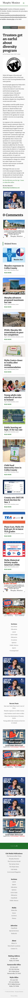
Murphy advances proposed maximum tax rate (14, 300)
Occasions (14, 640)
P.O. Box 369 (14, 958)
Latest (18, 54)
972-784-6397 (14, 967)
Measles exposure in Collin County (14, 267)
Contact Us (14, 948)
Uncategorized (14, 650)
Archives (14, 915)
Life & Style (14, 634)
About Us (14, 943)
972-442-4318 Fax (14, 982)
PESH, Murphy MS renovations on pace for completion (13, 332)
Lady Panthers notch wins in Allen (14, 713)
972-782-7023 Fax (14, 969)
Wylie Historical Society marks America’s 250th (12, 562)
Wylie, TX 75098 (14, 960)
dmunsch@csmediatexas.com (11, 188)
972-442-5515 (14, 980)
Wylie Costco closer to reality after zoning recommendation (13, 363)
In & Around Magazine (14, 872)
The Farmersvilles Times (14, 856)
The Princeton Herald (14, 861)
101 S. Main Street (14, 971)
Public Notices (14, 645)
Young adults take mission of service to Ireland (13, 397)
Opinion (14, 642)
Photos (14, 918)
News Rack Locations (14, 946)
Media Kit (14, 933)
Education (18, 336)
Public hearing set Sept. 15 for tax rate (13, 428)
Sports (14, 648)
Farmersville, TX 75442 (14, 973)
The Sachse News (14, 864)
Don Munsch (7, 54)
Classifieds (14, 898)
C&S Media (14, 869)
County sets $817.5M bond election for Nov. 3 (14, 499)
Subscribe (14, 910)
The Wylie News (14, 867)
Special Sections (14, 931)
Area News (13, 270)
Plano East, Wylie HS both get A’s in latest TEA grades (14, 529)
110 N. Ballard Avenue (14, 984)
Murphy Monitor (14, 859)
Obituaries (14, 637)
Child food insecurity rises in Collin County (12, 467)
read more (7, 273)
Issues (14, 913)
